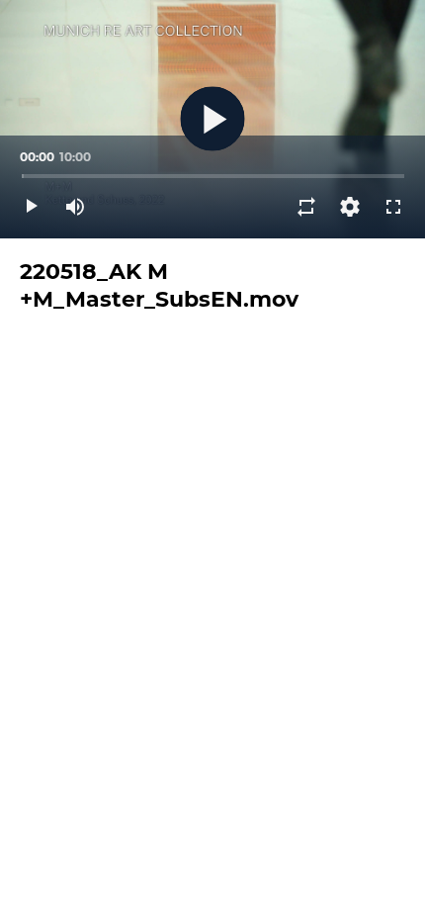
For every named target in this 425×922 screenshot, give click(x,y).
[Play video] (31, 207)
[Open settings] (350, 207)
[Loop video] (306, 207)
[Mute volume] (75, 207)
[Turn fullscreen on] (393, 207)
